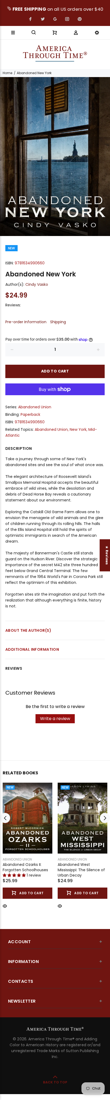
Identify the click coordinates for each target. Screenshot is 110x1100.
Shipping (58, 322)
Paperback (30, 414)
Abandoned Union (34, 407)
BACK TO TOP (55, 1082)
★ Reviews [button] (107, 555)
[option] (55, 156)
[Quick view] (4, 905)
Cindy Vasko (36, 284)
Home (7, 73)
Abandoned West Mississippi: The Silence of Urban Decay (81, 870)
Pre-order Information (25, 322)
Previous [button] (5, 818)
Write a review (55, 718)
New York (78, 429)
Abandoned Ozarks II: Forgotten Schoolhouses (25, 867)
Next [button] (105, 818)
